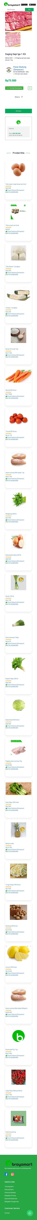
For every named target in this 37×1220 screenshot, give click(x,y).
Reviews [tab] (18, 111)
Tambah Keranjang (15, 88)
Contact (7, 1213)
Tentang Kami (9, 1186)
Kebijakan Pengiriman (12, 1201)
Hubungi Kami (9, 1189)
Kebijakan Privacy (10, 1195)
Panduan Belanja (10, 1192)
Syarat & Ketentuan (11, 1198)
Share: (17, 97)
